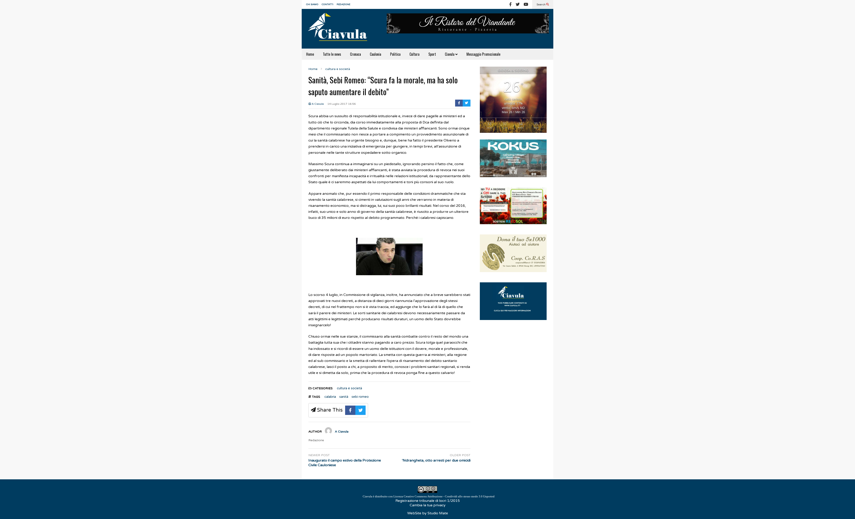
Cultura (414, 54)
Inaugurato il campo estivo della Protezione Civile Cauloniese (344, 462)
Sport (432, 54)
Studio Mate (438, 513)
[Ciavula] (339, 29)
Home (310, 54)
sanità (343, 397)
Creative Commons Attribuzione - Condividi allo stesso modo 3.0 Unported (449, 496)
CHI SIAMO (312, 4)
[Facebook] (510, 4)
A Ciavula (317, 103)
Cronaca (355, 54)
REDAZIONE (343, 4)
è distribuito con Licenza (429, 496)
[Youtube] (526, 4)
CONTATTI (327, 4)
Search (541, 4)
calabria (330, 397)
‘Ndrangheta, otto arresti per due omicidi (436, 460)
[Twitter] (518, 4)
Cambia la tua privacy (428, 505)
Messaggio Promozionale (483, 54)
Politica (395, 54)
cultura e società (349, 388)
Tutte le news (332, 54)
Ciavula (450, 54)
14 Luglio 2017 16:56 (341, 103)
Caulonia (375, 54)
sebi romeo (360, 397)
